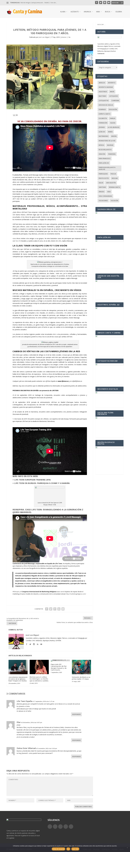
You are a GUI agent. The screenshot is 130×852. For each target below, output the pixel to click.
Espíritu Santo (104, 114)
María (110, 132)
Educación (113, 109)
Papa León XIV (104, 163)
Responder (76, 714)
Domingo (102, 109)
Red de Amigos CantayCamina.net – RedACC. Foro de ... (39, 3)
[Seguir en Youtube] (71, 826)
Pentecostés (104, 178)
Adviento (111, 83)
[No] (127, 848)
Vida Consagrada (105, 196)
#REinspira (16, 592)
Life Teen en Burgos (25, 483)
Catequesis (113, 96)
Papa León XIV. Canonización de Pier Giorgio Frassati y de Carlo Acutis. (59, 667)
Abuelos (102, 83)
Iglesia (112, 123)
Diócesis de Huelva (106, 105)
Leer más (75, 849)
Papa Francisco (104, 158)
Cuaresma (115, 100)
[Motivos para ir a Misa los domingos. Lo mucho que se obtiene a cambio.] (39, 667)
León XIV (102, 132)
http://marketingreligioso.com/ (76, 594)
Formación (103, 123)
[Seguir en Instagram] (60, 826)
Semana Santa (114, 187)
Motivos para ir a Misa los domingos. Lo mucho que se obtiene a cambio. (39, 679)
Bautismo (102, 96)
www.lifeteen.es (74, 189)
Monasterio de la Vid (107, 141)
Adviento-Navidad (106, 87)
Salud (101, 183)
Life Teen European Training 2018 (32, 480)
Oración (102, 154)
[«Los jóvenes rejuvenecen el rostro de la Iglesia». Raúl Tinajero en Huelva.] (18, 667)
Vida (108, 192)
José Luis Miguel (44, 37)
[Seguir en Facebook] (50, 826)
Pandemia (111, 154)
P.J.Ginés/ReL (17, 175)
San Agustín (111, 183)
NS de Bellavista (105, 150)
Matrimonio (103, 136)
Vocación (114, 200)
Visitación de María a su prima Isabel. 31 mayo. (81, 678)
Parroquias (103, 174)
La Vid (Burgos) (113, 127)
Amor (112, 92)
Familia (112, 118)
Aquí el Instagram (50, 367)
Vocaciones (103, 200)
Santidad (102, 187)
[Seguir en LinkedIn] (65, 826)
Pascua (113, 174)
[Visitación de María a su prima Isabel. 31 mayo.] (81, 667)
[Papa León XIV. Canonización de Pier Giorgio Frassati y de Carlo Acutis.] (60, 660)
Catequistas (103, 100)
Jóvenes (63, 37)
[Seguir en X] (55, 826)
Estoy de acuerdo (58, 849)
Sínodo (101, 192)
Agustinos (103, 92)
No (68, 849)
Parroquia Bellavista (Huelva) (107, 168)
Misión (113, 136)
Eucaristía (103, 118)
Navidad (110, 145)
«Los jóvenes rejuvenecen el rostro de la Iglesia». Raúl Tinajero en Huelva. (18, 679)
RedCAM (115, 178)
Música (101, 145)
